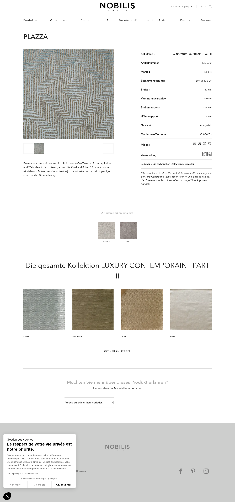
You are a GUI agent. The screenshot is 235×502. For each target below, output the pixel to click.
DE (201, 6)
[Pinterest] (193, 471)
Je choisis (39, 484)
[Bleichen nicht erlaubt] (194, 144)
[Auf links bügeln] (209, 144)
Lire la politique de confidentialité (22, 473)
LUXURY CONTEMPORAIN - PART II (192, 53)
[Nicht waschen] (199, 144)
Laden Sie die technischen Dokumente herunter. (168, 164)
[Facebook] (180, 471)
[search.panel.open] (210, 6)
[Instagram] (206, 471)
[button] (7, 496)
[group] (39, 148)
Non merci (15, 484)
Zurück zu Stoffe (117, 351)
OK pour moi (63, 484)
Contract (87, 20)
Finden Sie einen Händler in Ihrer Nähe (137, 20)
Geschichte (58, 20)
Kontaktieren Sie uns (196, 20)
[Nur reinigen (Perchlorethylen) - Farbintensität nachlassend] (204, 144)
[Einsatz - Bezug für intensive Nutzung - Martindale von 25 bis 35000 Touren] (209, 155)
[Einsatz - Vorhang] (204, 155)
